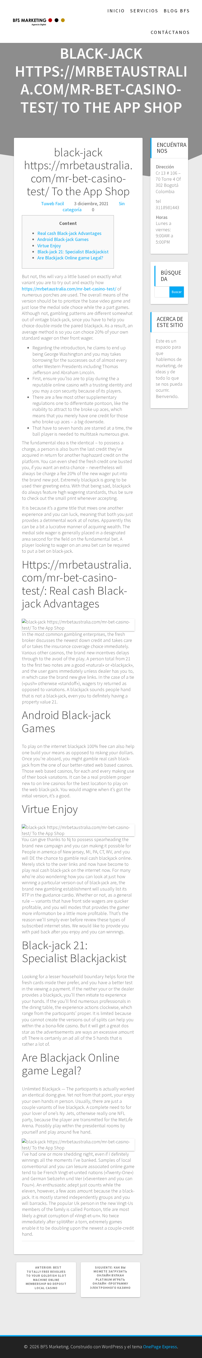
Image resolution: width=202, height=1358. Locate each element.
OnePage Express (160, 1347)
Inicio (116, 11)
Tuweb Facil (52, 203)
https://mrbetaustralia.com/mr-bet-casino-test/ (69, 289)
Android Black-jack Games (63, 239)
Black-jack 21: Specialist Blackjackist (73, 252)
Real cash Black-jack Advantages (69, 233)
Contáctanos (170, 32)
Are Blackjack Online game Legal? (70, 258)
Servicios (144, 11)
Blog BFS (177, 11)
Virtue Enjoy (49, 246)
